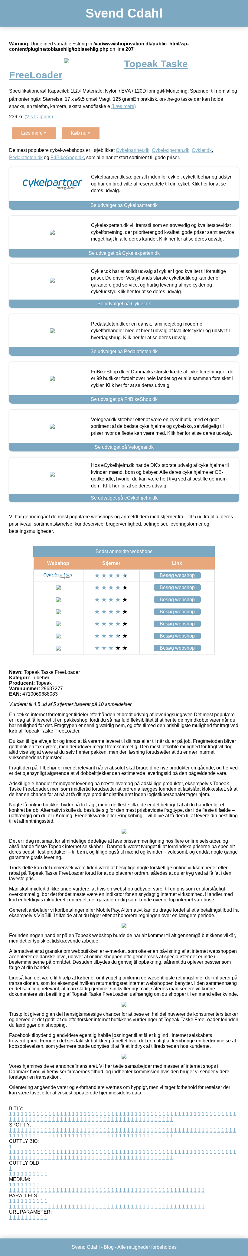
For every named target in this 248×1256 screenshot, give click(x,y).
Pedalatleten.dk (26, 157)
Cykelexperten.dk (170, 150)
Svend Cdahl (124, 13)
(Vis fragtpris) (38, 116)
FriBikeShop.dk (67, 157)
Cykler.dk (202, 150)
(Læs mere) (123, 106)
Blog (109, 1247)
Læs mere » (34, 133)
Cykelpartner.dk (132, 150)
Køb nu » (80, 133)
